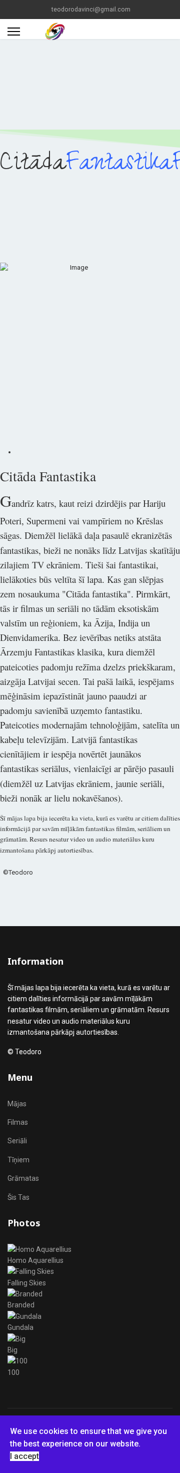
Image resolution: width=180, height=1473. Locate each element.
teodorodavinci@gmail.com (91, 9)
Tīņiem (19, 1160)
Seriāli (17, 1141)
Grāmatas (23, 1178)
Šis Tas (19, 1197)
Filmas (18, 1122)
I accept (24, 1456)
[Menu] (14, 31)
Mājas (17, 1104)
